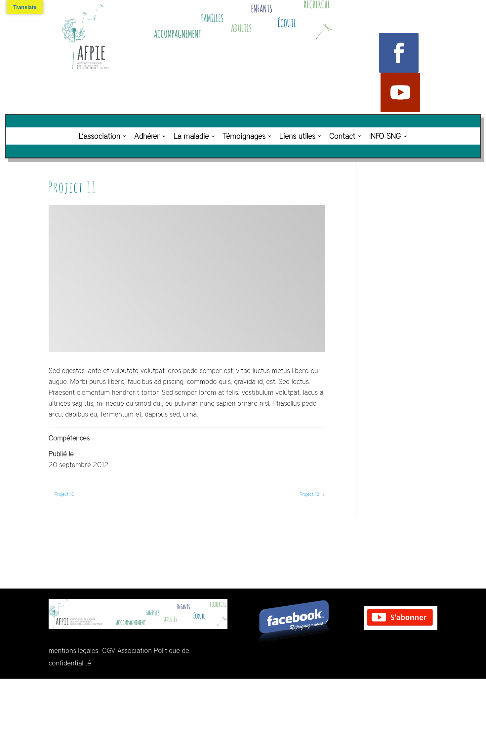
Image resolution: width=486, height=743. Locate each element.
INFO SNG (385, 136)
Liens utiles (297, 136)
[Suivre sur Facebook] (399, 53)
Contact (342, 136)
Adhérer (147, 136)
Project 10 (61, 494)
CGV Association (127, 650)
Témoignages (244, 136)
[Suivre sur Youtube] (400, 92)
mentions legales (73, 650)
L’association (99, 136)
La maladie (191, 136)
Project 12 (312, 494)
